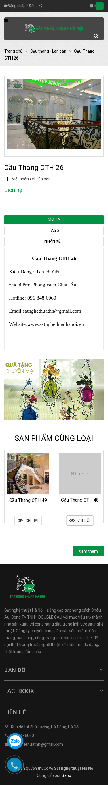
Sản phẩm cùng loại (54, 438)
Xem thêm (88, 551)
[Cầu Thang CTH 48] (28, 473)
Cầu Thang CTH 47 (80, 500)
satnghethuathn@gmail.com (52, 311)
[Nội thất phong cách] (54, 389)
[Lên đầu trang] (97, 723)
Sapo (66, 775)
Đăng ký (35, 5)
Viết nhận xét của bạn (31, 179)
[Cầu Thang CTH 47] (80, 473)
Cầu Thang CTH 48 (28, 500)
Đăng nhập (16, 5)
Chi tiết (32, 520)
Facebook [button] (19, 691)
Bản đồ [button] (15, 670)
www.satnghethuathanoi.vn (55, 324)
